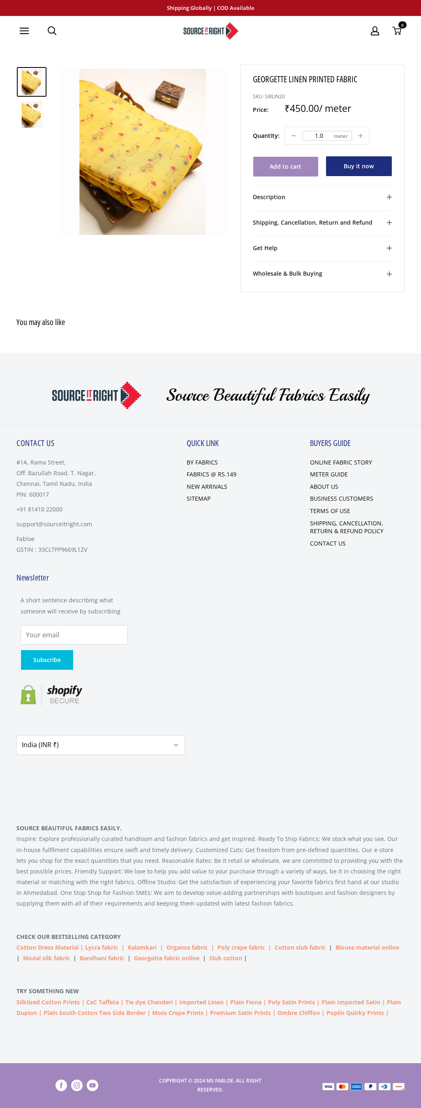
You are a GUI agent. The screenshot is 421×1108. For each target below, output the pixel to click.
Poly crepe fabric (241, 947)
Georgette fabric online (166, 958)
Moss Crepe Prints (178, 1013)
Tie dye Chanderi (149, 1002)
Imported (193, 1002)
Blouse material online (367, 947)
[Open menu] (27, 31)
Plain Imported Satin (351, 1002)
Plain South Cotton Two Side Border (95, 1013)
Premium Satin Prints (240, 1013)
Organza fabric (187, 947)
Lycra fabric (101, 947)
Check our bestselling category (69, 937)
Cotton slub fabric (300, 947)
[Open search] (52, 31)
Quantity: (266, 135)
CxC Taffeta (102, 1002)
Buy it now (359, 166)
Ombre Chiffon (299, 1013)
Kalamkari (142, 947)
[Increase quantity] (360, 135)
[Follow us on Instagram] (77, 1085)
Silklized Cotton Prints (48, 1002)
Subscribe (47, 660)
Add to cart (285, 166)
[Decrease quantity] (293, 135)
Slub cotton (225, 958)
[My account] (375, 31)
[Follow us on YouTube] (92, 1085)
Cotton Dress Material (47, 947)
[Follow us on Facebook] (61, 1085)
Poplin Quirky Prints (355, 1013)
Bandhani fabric (102, 958)
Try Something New (48, 991)
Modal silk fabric (46, 958)
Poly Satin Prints (291, 1002)
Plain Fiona (245, 1002)
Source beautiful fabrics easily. (69, 828)
